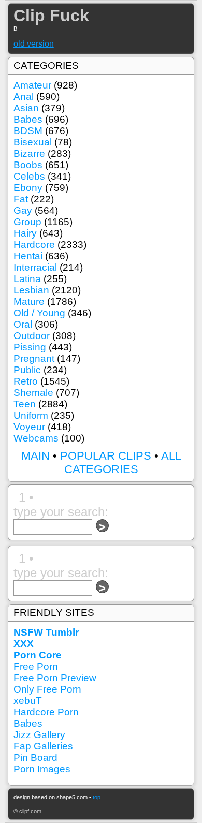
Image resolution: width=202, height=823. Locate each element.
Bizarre (29, 153)
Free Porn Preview (54, 677)
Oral (22, 324)
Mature (29, 301)
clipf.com (30, 811)
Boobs (27, 164)
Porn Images (41, 768)
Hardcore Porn (46, 712)
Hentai (27, 256)
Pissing (29, 347)
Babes (27, 119)
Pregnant (33, 358)
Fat (20, 199)
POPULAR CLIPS (105, 455)
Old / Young (39, 312)
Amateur (32, 85)
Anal (23, 96)
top (96, 797)
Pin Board (35, 757)
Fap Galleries (43, 746)
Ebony (27, 187)
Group (27, 221)
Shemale (33, 392)
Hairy (25, 233)
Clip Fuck (51, 15)
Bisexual (32, 142)
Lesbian (31, 290)
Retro (25, 381)
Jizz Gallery (39, 734)
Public (27, 369)
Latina (27, 278)
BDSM (27, 130)
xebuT (27, 700)
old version (33, 43)
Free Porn (35, 666)
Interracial (35, 267)
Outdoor (31, 335)
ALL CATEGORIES (122, 462)
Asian (26, 107)
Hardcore (34, 244)
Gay (22, 210)
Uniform (30, 415)
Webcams (36, 438)
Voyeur (29, 426)
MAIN (35, 455)
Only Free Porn (47, 689)
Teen (24, 404)
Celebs (29, 176)
